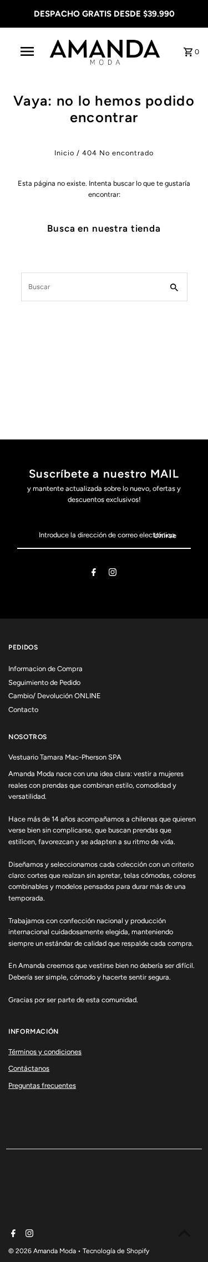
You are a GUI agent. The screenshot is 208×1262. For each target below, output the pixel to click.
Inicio (64, 153)
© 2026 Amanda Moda (43, 1251)
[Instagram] (112, 574)
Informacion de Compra (45, 668)
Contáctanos (28, 1068)
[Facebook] (94, 574)
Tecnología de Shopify (116, 1251)
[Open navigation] (26, 51)
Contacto (23, 709)
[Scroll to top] (184, 1233)
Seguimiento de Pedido (44, 682)
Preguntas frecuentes (42, 1085)
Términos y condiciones (45, 1052)
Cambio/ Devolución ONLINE (54, 696)
